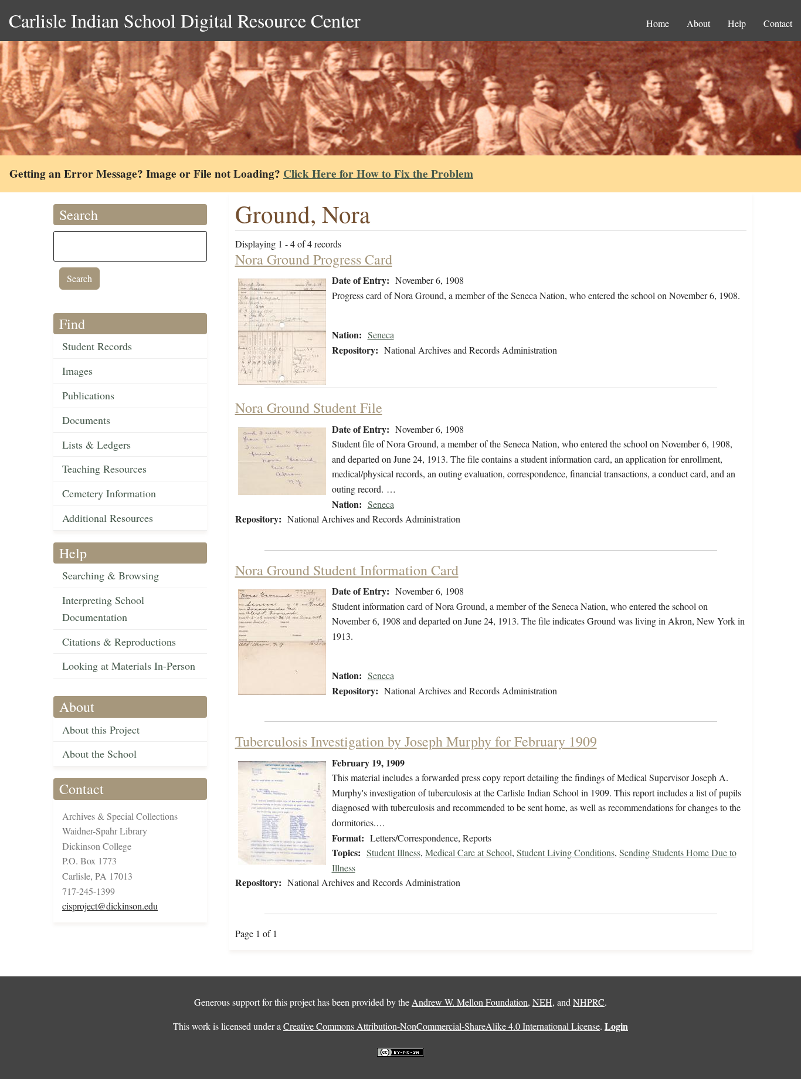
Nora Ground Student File (308, 407)
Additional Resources (107, 518)
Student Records (97, 346)
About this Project (101, 729)
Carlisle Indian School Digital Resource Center (185, 20)
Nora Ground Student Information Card (347, 570)
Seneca (381, 334)
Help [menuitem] (737, 23)
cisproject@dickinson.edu (110, 906)
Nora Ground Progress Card (313, 259)
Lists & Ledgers (96, 444)
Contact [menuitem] (777, 23)
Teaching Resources (104, 469)
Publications (88, 395)
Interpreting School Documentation (103, 608)
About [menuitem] (698, 23)
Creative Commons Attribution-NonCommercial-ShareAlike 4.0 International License (441, 1026)
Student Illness (393, 852)
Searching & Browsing (110, 575)
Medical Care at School (468, 852)
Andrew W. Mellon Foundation (470, 1002)
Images (77, 371)
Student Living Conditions (566, 852)
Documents (86, 420)
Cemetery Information (109, 493)
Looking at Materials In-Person (128, 666)
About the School (99, 754)
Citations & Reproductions (119, 641)
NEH (542, 1002)
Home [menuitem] (657, 23)
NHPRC (589, 1002)
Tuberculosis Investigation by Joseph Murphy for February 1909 (416, 741)
